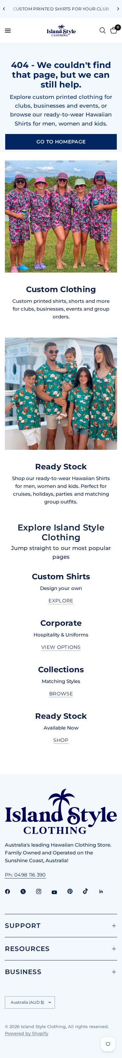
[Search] (102, 31)
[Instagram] (43, 891)
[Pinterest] (74, 891)
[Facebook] (12, 891)
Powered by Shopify (26, 1033)
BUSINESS (23, 972)
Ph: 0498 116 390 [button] (25, 874)
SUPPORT (23, 926)
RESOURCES (27, 949)
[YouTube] (59, 892)
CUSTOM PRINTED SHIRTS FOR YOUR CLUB (61, 8)
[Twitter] (27, 891)
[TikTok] (90, 891)
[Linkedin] (106, 891)
